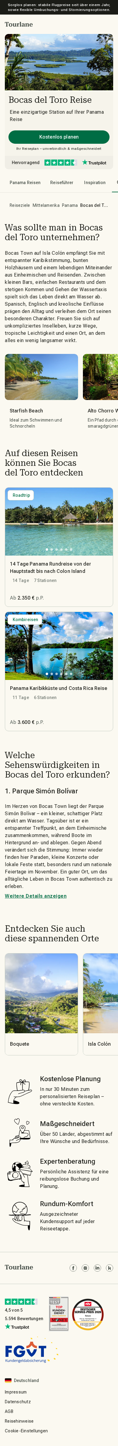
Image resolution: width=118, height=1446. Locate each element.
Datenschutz (18, 1401)
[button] (19, 24)
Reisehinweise (19, 1421)
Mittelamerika (46, 205)
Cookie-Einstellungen (26, 1430)
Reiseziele (20, 205)
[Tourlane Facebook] (73, 1268)
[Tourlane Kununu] (109, 1268)
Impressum (16, 1392)
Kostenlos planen (59, 137)
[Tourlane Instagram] (85, 1268)
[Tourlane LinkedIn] (97, 1268)
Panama (70, 205)
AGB (9, 1411)
